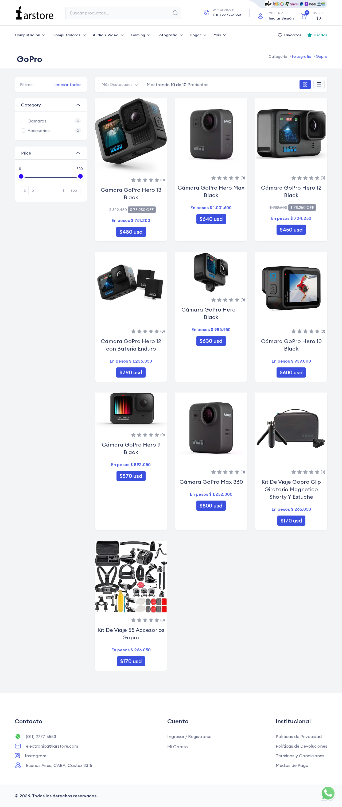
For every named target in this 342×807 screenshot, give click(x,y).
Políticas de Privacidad (299, 736)
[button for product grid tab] (305, 84)
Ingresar (175, 736)
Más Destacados (117, 84)
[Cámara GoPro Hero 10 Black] (291, 288)
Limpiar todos (67, 84)
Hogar (195, 35)
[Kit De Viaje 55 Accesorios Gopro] (131, 577)
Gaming (138, 35)
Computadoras (66, 35)
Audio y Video (105, 35)
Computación (27, 35)
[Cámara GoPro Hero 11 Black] (211, 272)
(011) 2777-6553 (41, 736)
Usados (320, 35)
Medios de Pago (292, 765)
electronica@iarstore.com (52, 746)
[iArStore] (35, 13)
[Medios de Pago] (287, 4)
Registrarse (199, 736)
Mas (217, 35)
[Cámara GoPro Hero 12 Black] (291, 134)
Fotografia (167, 35)
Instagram (35, 755)
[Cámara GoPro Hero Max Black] (211, 134)
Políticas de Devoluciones (301, 746)
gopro (321, 56)
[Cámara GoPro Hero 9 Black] (131, 410)
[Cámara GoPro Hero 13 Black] (131, 135)
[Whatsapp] (328, 793)
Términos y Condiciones (300, 755)
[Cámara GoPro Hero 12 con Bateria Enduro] (131, 288)
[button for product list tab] (319, 84)
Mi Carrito (177, 746)
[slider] (21, 176)
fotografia (301, 56)
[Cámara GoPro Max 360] (211, 429)
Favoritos (292, 35)
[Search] (175, 13)
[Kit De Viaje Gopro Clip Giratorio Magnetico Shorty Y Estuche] (291, 429)
